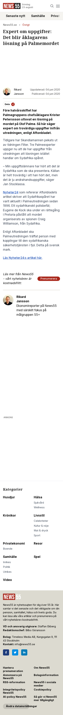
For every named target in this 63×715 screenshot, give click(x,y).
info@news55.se (25, 644)
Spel (37, 557)
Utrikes (7, 571)
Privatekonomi (14, 543)
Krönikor (9, 515)
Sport (37, 535)
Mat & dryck (41, 530)
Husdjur (9, 497)
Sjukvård (39, 502)
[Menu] (58, 6)
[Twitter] (15, 652)
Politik (6, 566)
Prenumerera (48, 278)
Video (7, 580)
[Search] (52, 6)
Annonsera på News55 (12, 677)
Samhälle (38, 16)
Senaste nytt (15, 16)
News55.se (10, 24)
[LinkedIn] (24, 652)
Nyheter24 (10, 192)
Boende (7, 548)
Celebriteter (41, 520)
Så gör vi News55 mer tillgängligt (45, 698)
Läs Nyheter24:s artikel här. (22, 258)
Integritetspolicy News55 (14, 691)
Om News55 (42, 667)
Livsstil (39, 515)
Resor (38, 543)
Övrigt (26, 24)
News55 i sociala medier (45, 684)
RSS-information (14, 682)
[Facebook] (6, 652)
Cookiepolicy (42, 689)
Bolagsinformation (46, 675)
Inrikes (7, 562)
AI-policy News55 (14, 696)
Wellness (39, 507)
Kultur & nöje (41, 525)
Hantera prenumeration (13, 669)
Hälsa (38, 497)
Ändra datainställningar (17, 706)
